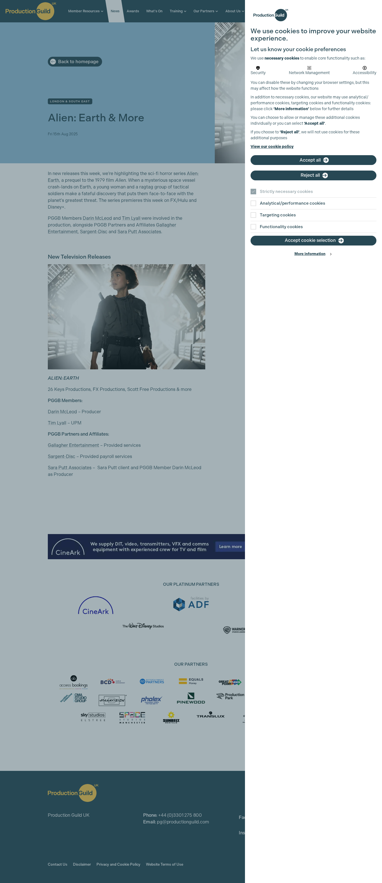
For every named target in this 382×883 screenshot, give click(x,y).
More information (310, 254)
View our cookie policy (272, 146)
